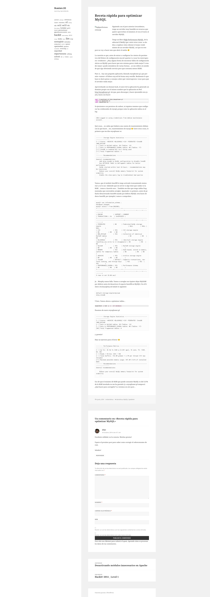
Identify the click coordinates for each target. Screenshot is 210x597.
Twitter (67, 57)
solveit (57, 56)
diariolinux (110, 399)
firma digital (57, 28)
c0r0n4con (67, 20)
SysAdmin (131, 399)
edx (55, 25)
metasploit (59, 41)
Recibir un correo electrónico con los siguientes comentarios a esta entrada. (120, 530)
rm (67, 48)
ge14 (68, 28)
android (56, 20)
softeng (69, 54)
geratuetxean (62, 30)
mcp (71, 39)
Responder (100, 455)
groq (69, 32)
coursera (62, 22)
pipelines (66, 46)
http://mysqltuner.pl (102, 92)
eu (68, 25)
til (63, 57)
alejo (104, 430)
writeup (56, 59)
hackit (57, 35)
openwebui (58, 46)
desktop (70, 22)
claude (56, 22)
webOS (71, 57)
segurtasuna (60, 53)
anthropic (61, 19)
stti (61, 57)
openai (67, 44)
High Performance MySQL (133, 40)
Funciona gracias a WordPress (104, 593)
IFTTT (70, 35)
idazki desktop (65, 35)
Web (96, 519)
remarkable (56, 48)
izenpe (55, 39)
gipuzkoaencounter (60, 32)
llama (64, 39)
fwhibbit (63, 28)
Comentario (100, 475)
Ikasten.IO (60, 8)
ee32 (59, 25)
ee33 (64, 25)
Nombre (98, 502)
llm (67, 38)
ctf (66, 22)
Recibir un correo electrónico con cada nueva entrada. (113, 535)
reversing (63, 48)
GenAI (56, 30)
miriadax (67, 42)
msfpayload (57, 44)
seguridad (58, 51)
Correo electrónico (103, 511)
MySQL (125, 399)
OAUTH (63, 44)
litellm (60, 39)
